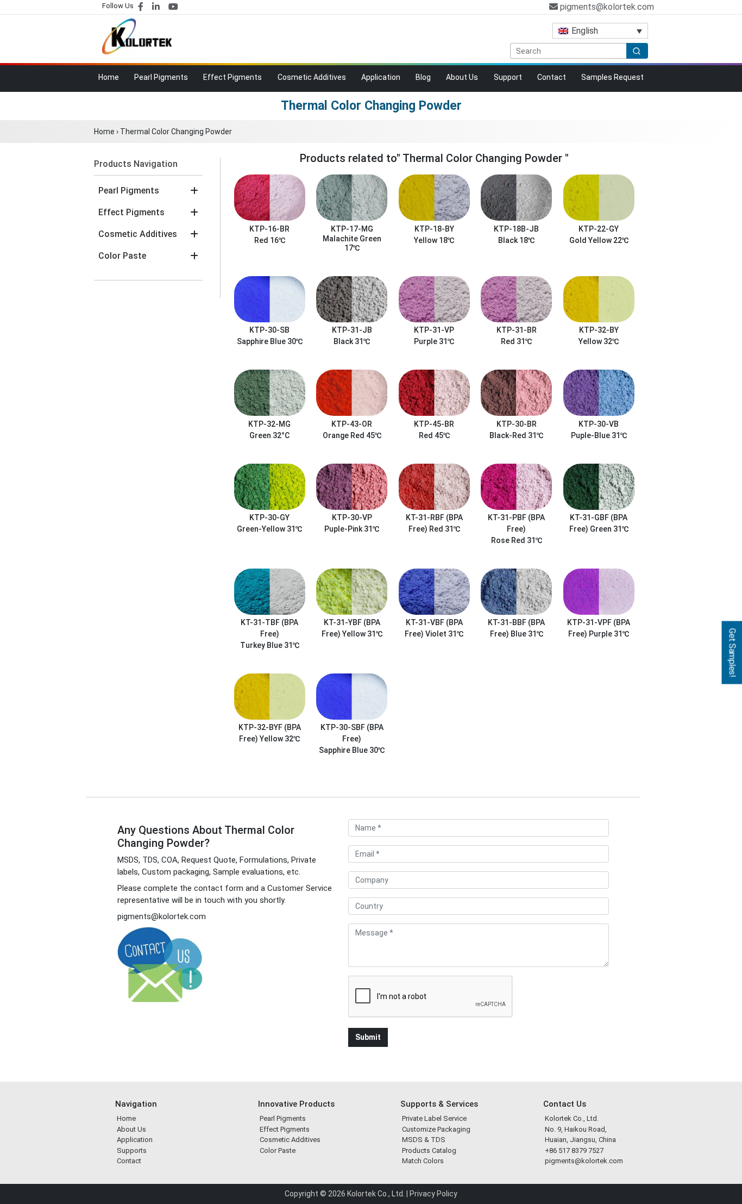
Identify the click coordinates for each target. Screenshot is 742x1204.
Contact (551, 77)
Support (508, 77)
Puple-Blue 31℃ (599, 435)
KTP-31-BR (516, 330)
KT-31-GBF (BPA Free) (598, 523)
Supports (132, 1150)
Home (108, 77)
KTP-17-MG (352, 228)
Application (380, 77)
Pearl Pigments (161, 77)
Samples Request (612, 77)
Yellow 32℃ (598, 341)
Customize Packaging (436, 1129)
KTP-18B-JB (516, 228)
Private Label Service (434, 1118)
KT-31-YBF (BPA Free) (351, 628)
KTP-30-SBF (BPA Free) (351, 733)
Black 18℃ (516, 240)
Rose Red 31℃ (516, 540)
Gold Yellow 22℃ (598, 240)
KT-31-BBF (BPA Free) (516, 628)
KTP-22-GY (598, 228)
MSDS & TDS (423, 1140)
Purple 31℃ (434, 341)
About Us (462, 77)
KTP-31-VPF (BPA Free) (598, 628)
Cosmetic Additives (312, 77)
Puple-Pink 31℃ (351, 529)
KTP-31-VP (434, 330)
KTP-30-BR (516, 424)
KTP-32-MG (269, 424)
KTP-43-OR (351, 424)
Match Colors (423, 1161)
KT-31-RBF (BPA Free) (434, 523)
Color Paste (122, 256)
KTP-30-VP (352, 518)
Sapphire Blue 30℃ (270, 341)
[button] (194, 190)
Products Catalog (429, 1150)
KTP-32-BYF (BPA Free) (269, 733)
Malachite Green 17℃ (352, 243)
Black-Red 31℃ (516, 435)
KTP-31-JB (352, 330)
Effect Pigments (232, 77)
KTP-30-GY (269, 518)
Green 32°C (269, 435)
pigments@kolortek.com (606, 7)
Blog (423, 77)
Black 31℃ (352, 341)
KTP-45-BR (434, 424)
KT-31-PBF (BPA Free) (516, 523)
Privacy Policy (433, 1193)
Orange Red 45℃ (352, 435)
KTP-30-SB (269, 330)
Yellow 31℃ (362, 633)
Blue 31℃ (527, 633)
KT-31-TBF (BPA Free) (269, 628)
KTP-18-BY (434, 228)
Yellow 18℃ (434, 240)
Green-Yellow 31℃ (269, 529)
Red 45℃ (434, 435)
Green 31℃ (609, 529)
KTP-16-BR (269, 228)
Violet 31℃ (444, 633)
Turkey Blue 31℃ (269, 645)
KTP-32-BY (599, 330)
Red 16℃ (269, 240)
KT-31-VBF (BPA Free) (434, 628)
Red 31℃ (516, 341)
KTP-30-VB (598, 424)
